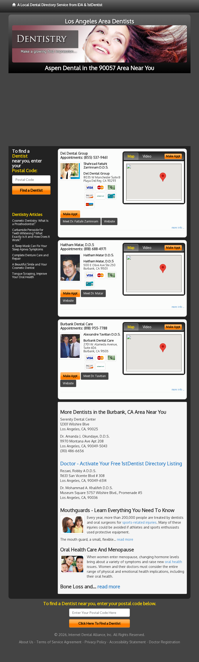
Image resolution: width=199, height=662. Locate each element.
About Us (26, 642)
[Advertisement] (99, 110)
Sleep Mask (22, 246)
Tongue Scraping (23, 273)
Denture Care (33, 255)
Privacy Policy (95, 642)
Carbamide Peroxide (25, 230)
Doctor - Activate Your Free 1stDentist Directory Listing (121, 463)
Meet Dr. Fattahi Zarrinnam (80, 221)
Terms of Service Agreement (59, 642)
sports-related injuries (139, 522)
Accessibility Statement (127, 642)
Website (109, 221)
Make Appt (70, 214)
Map (131, 156)
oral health (173, 562)
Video (147, 156)
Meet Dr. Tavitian (94, 376)
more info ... (178, 227)
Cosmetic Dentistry (24, 220)
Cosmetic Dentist (23, 268)
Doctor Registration (164, 642)
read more (125, 539)
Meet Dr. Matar (93, 293)
